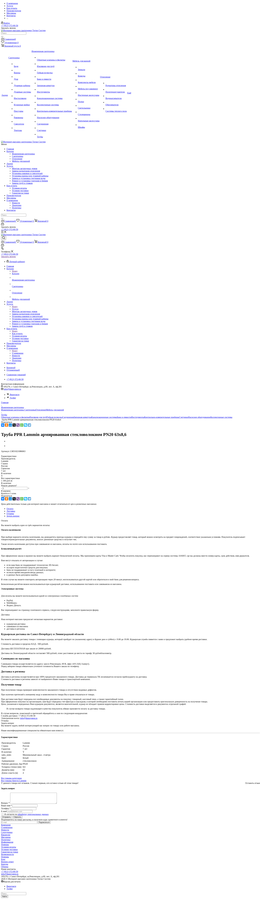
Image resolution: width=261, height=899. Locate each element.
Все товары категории (11, 778)
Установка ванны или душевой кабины (30, 176)
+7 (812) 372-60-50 (9, 25)
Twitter (13, 398)
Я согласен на (26, 814)
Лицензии (16, 205)
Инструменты (137, 417)
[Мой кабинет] (2, 224)
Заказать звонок (8, 256)
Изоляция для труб (38, 417)
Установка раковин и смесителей (27, 173)
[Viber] (18, 425)
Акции (10, 163)
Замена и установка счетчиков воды (28, 178)
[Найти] (2, 36)
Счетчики (183, 417)
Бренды (4, 864)
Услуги (10, 166)
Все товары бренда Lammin (13, 780)
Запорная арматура (82, 417)
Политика (16, 208)
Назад (14, 271)
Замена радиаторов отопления (26, 171)
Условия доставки (20, 190)
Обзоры (4, 866)
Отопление (17, 159)
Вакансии (5, 835)
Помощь (5, 844)
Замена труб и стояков (22, 183)
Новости (16, 203)
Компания (5, 825)
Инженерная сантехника (23, 154)
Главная (10, 149)
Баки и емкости (124, 417)
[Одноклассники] (6, 425)
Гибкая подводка (54, 417)
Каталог (10, 151)
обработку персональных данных (33, 814)
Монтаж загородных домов (24, 168)
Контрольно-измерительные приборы (161, 417)
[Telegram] (29, 425)
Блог (3, 859)
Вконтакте (14, 394)
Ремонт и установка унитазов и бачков (30, 181)
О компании (12, 200)
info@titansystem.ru (12, 389)
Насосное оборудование (199, 417)
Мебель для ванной (21, 161)
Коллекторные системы (221, 417)
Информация (7, 842)
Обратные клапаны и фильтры (15, 417)
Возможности (7, 854)
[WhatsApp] (21, 425)
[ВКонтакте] (2, 425)
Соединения (68, 417)
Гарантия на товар (20, 193)
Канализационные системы (104, 417)
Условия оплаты (19, 188)
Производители (14, 195)
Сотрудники (7, 832)
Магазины (11, 198)
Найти (4, 896)
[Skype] (25, 425)
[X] (14, 425)
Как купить (12, 186)
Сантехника (17, 156)
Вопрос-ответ (7, 862)
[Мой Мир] (10, 425)
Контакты (11, 210)
